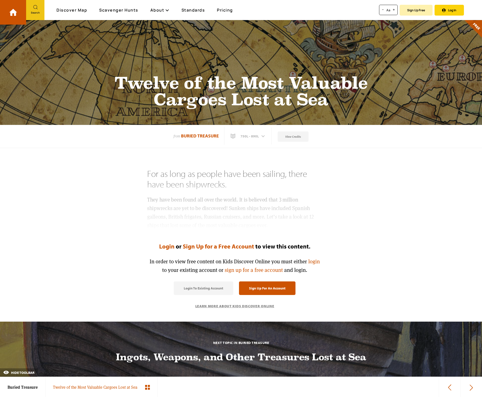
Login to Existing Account (203, 288)
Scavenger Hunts (118, 10)
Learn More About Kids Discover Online (234, 306)
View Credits (293, 136)
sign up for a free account (254, 270)
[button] (248, 136)
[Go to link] (13, 12)
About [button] (157, 10)
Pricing (225, 10)
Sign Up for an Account (267, 288)
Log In (452, 10)
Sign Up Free (416, 10)
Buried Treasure (200, 136)
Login (166, 246)
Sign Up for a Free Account (218, 246)
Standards (193, 10)
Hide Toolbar (22, 372)
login (314, 261)
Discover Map (71, 10)
